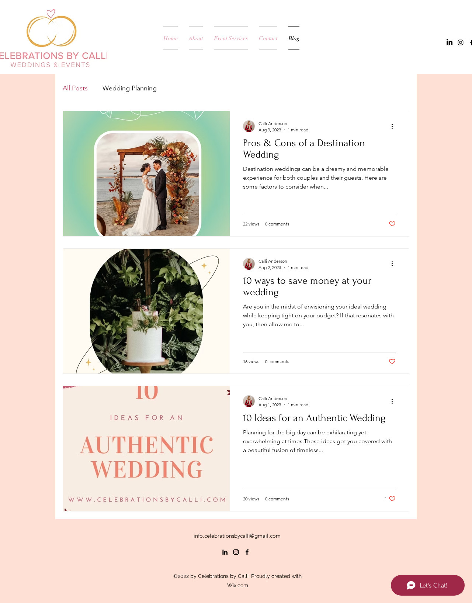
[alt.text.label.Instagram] (460, 42)
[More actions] (394, 126)
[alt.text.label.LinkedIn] (449, 42)
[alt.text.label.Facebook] (247, 552)
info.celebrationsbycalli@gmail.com (237, 535)
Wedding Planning (130, 88)
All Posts (75, 88)
